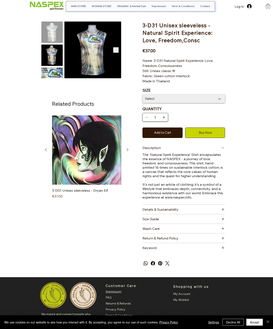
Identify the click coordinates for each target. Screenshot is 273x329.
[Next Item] (116, 50)
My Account (181, 294)
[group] (86, 159)
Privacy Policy (115, 309)
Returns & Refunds (118, 303)
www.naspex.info (178, 197)
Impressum (113, 291)
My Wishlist (181, 300)
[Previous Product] (45, 149)
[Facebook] (153, 263)
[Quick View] (86, 150)
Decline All (233, 322)
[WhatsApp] (145, 263)
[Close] (267, 322)
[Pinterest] (160, 263)
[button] (268, 6)
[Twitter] (167, 263)
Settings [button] (213, 322)
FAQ (109, 297)
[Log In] (253, 6)
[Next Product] (127, 149)
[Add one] (164, 117)
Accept (254, 322)
